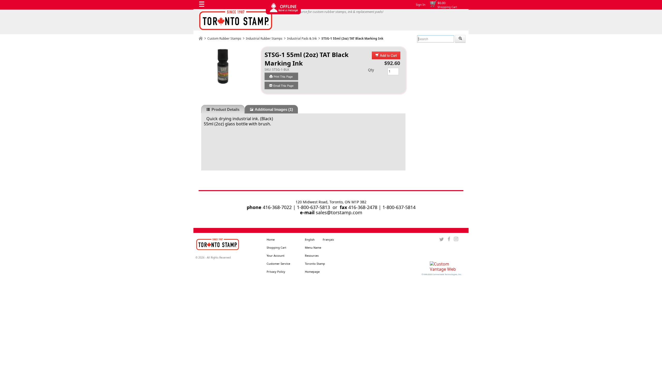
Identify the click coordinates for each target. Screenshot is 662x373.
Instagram (456, 239)
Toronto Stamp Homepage (315, 268)
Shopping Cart (447, 7)
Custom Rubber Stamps (224, 38)
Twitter (441, 239)
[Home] (201, 38)
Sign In (420, 4)
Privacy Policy (276, 272)
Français (328, 239)
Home (271, 239)
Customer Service (278, 264)
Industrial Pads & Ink (302, 38)
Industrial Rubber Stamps (264, 38)
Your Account (275, 255)
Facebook (449, 239)
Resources (312, 255)
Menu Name (313, 247)
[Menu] (203, 5)
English (310, 239)
